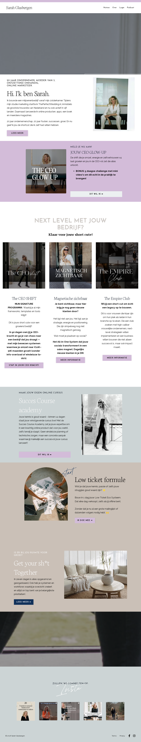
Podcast (130, 8)
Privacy (122, 736)
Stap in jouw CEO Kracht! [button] (24, 365)
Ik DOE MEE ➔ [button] (85, 520)
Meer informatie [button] (70, 360)
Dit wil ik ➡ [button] (96, 194)
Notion (106, 8)
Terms (114, 736)
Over (114, 8)
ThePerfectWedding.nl (49, 104)
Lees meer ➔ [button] (23, 602)
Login (121, 8)
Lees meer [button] (17, 133)
